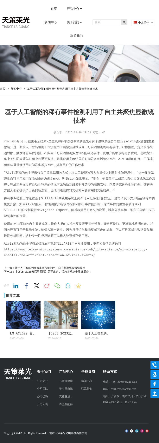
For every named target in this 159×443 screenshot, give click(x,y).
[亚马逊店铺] (154, 374)
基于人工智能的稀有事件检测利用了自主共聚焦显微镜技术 (98, 333)
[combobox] (143, 22)
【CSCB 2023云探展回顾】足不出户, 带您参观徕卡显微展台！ (61, 333)
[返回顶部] (154, 393)
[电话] (154, 365)
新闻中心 (16, 88)
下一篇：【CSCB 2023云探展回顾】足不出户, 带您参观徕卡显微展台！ (48, 271)
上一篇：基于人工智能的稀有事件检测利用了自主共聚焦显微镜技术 (44, 267)
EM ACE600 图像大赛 (23, 333)
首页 (2, 88)
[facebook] (154, 384)
